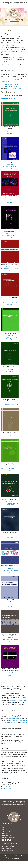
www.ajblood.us (9, 266)
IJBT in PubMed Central (8, 605)
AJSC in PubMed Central (8, 536)
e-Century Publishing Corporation (14, 3)
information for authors (10, 722)
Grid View (5, 98)
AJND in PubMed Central (7, 468)
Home (4, 827)
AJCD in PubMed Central (8, 303)
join (13, 53)
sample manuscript (14, 718)
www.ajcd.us (10, 301)
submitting (7, 64)
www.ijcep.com (9, 199)
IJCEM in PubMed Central (8, 235)
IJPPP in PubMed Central (7, 674)
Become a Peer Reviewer (9, 837)
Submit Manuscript (10, 84)
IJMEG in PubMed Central (7, 639)
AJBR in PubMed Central (7, 268)
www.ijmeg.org (9, 637)
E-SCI (16, 201)
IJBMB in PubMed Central (7, 570)
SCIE (10, 49)
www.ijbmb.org (9, 568)
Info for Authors (7, 829)
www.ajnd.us (10, 466)
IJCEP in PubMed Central (8, 201)
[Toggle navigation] (4, 5)
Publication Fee (7, 835)
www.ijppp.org (9, 672)
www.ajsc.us (10, 534)
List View (12, 98)
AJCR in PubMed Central (8, 132)
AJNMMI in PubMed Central (8, 503)
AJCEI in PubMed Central (8, 337)
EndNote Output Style (8, 61)
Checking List (6, 831)
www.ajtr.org (10, 164)
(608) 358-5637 (7, 788)
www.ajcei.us (10, 335)
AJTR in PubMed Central (8, 166)
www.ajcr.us (9, 130)
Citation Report (10, 133)
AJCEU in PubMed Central (8, 404)
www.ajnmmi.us (9, 501)
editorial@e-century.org (7, 774)
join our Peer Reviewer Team (13, 88)
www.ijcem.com (9, 233)
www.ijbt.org (10, 603)
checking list (23, 722)
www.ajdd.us (10, 435)
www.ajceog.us (9, 371)
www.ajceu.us (9, 402)
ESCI (18, 49)
